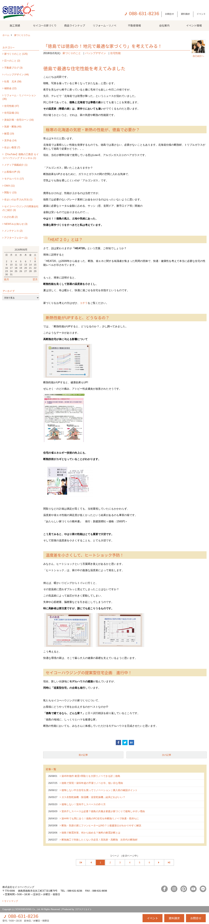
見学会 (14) (10, 140)
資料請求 (185, 13)
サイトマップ (11, 901)
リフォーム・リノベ (104, 25)
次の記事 (166, 755)
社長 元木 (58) (12, 81)
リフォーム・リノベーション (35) (19, 97)
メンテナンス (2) (13, 230)
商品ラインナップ (74, 25)
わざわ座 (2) (11, 216)
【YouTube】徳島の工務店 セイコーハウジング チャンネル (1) (20, 156)
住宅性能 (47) (11, 105)
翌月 (35, 279)
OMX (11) (9, 185)
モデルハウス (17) (14, 178)
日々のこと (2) (12, 60)
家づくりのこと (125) (16, 53)
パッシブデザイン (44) (16, 74)
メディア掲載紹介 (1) (15, 164)
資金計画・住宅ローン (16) (19, 119)
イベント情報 (194, 25)
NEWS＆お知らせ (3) (15, 223)
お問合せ (169, 13)
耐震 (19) (9, 133)
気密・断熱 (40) (12, 126)
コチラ (84, 303)
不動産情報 (134, 25)
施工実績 (15, 25)
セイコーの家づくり (44, 25)
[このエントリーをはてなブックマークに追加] (131, 742)
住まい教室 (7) (12, 147)
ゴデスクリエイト (83, 909)
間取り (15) (10, 192)
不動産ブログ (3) (13, 67)
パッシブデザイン (95, 53)
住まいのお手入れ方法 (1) (18, 199)
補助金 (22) (10, 88)
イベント (201, 13)
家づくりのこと (72, 53)
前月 (6, 279)
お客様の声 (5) (12, 171)
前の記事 (83, 755)
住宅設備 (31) (11, 112)
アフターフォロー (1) (15, 237)
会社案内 (164, 25)
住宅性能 (115, 53)
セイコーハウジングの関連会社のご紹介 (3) (20, 208)
